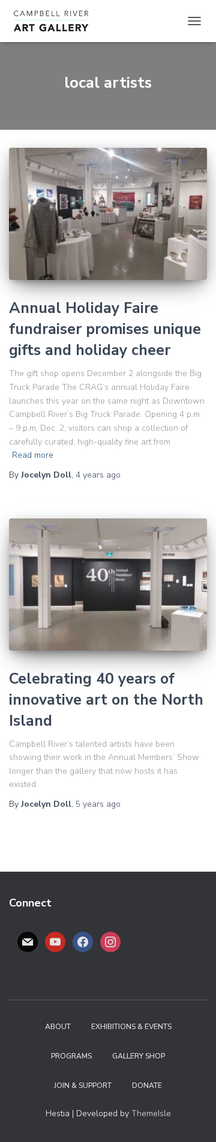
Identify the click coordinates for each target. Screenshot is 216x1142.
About (58, 1026)
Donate (147, 1085)
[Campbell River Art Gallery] (55, 21)
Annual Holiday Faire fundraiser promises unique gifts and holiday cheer (105, 329)
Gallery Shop (138, 1056)
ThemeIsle (151, 1113)
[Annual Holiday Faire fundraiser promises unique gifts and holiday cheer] (108, 214)
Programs (71, 1056)
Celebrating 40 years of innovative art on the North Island (106, 700)
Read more (32, 455)
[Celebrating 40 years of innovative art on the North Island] (108, 584)
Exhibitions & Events (131, 1026)
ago (98, 475)
